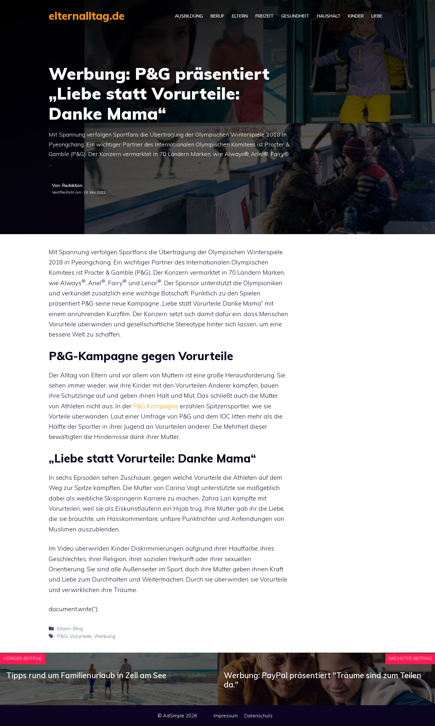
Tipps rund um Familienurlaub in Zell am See (86, 675)
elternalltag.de (87, 16)
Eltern (240, 16)
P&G (62, 636)
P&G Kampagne (155, 406)
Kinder (356, 16)
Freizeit (264, 16)
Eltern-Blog (70, 628)
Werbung (104, 636)
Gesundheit (295, 16)
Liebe (376, 16)
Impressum (226, 716)
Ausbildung (189, 16)
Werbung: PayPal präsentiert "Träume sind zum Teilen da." (322, 679)
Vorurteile (81, 636)
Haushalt (328, 16)
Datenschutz (258, 716)
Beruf (217, 16)
